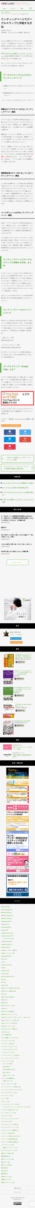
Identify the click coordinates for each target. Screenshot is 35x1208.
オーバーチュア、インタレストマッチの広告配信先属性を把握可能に (16, 467)
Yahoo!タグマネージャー (8, 1014)
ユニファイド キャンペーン (9, 1127)
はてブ (9, 440)
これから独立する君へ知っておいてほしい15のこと (16, 544)
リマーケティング (6, 1145)
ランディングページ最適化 (15, 32)
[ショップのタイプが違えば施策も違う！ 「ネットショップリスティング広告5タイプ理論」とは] (17, 802)
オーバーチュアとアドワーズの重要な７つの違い (18, 483)
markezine (4, 970)
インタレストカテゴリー (8, 1049)
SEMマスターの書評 (7, 991)
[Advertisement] (17, 583)
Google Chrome (5, 941)
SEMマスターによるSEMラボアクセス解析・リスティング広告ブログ (23, 3)
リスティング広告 (6, 1133)
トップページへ (16, 562)
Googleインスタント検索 (8, 950)
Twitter (25, 433)
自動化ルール (5, 1179)
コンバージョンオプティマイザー (10, 1089)
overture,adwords (6, 976)
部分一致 (5, 1072)
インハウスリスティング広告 (9, 1055)
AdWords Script (5, 918)
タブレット (4, 1101)
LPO (2, 967)
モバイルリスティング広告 (8, 1124)
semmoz (3, 985)
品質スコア (27, 32)
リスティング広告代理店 (8, 1139)
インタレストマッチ (6, 1052)
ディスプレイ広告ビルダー (8, 1110)
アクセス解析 (5, 1035)
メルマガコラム (5, 1121)
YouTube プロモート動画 (8, 1029)
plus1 (2, 979)
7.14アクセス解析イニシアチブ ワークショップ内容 (19, 459)
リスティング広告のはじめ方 (9, 1136)
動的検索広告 (5, 1156)
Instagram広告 (5, 956)
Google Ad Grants (6, 933)
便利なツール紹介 (6, 1153)
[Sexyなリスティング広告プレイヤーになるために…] (17, 778)
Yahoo (3, 1008)
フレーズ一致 (7, 1063)
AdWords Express (6, 915)
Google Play (4, 947)
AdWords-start (5, 921)
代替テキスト (7, 1081)
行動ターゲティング (6, 1182)
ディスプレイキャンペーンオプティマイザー (15, 1107)
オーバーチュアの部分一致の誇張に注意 (15, 487)
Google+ (25, 441)
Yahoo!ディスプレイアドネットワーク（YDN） (14, 1017)
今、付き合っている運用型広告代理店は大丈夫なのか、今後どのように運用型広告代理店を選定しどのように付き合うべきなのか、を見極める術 (17, 518)
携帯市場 (3, 1173)
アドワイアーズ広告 (6, 1043)
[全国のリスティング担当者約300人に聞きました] (17, 830)
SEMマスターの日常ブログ (8, 988)
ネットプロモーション (7, 1113)
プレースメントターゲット (8, 1118)
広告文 (3, 1171)
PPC (2, 982)
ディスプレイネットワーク (8, 1104)
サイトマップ (17, 1192)
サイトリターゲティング (8, 1092)
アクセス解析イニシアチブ (8, 1037)
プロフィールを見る (15, 634)
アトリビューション (6, 1040)
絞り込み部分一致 (8, 1069)
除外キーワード (7, 1075)
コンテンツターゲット (7, 1084)
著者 (22, 8)
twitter (2, 1000)
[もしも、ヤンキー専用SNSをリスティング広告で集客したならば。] (17, 851)
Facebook (9, 433)
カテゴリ (13, 8)
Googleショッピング (7, 953)
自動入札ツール (5, 1176)
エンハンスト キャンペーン (9, 1058)
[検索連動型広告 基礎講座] (17, 896)
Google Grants (5, 944)
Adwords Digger (5, 909)
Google (3, 930)
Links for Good (5, 965)
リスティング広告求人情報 (8, 1142)
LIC (2, 962)
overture (3, 973)
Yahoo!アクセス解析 (7, 1011)
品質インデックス (6, 1159)
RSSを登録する (17, 642)
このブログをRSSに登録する (12, 425)
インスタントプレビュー (8, 1046)
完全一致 (5, 1066)
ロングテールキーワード (8, 1150)
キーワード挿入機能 (6, 1078)
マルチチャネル (7, 938)
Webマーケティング (6, 1005)
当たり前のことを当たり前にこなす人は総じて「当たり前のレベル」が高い (17, 536)
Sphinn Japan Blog (6, 997)
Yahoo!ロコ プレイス (7, 1026)
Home (4, 8)
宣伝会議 (3, 1168)
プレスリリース (5, 1115)
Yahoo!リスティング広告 (8, 1023)
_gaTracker (4, 1032)
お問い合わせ (17, 1188)
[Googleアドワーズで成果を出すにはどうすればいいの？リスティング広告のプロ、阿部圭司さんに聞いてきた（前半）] (17, 871)
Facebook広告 (5, 927)
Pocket (9, 448)
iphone (3, 959)
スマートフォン (5, 1095)
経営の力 (3, 527)
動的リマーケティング (9, 1147)
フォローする (17, 638)
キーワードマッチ (6, 1061)
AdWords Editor (5, 912)
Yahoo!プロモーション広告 (8, 1020)
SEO (2, 994)
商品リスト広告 (5, 1165)
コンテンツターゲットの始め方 (10, 1086)
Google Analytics (5, 936)
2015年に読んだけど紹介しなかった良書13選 (14, 551)
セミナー (3, 1098)
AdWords (3, 32)
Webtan (3, 1002)
